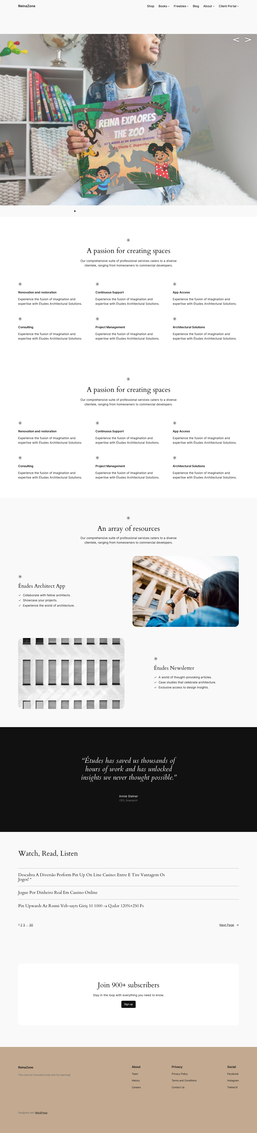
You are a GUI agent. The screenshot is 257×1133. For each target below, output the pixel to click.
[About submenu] (214, 6)
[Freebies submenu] (188, 6)
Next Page (229, 925)
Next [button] (248, 39)
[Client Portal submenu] (238, 6)
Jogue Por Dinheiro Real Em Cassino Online (58, 892)
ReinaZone (26, 6)
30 (31, 925)
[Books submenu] (169, 6)
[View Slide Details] (128, 119)
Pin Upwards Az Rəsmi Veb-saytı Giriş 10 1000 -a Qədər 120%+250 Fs (81, 906)
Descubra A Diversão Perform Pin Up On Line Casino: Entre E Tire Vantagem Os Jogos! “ (91, 877)
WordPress (41, 1112)
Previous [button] (236, 39)
